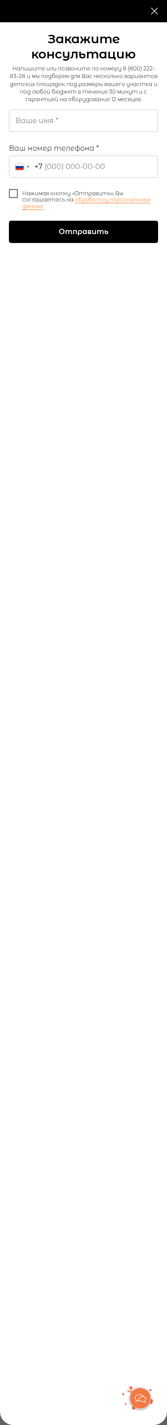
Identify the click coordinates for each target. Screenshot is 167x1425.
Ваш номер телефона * (54, 148)
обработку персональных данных (86, 202)
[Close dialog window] (155, 11)
